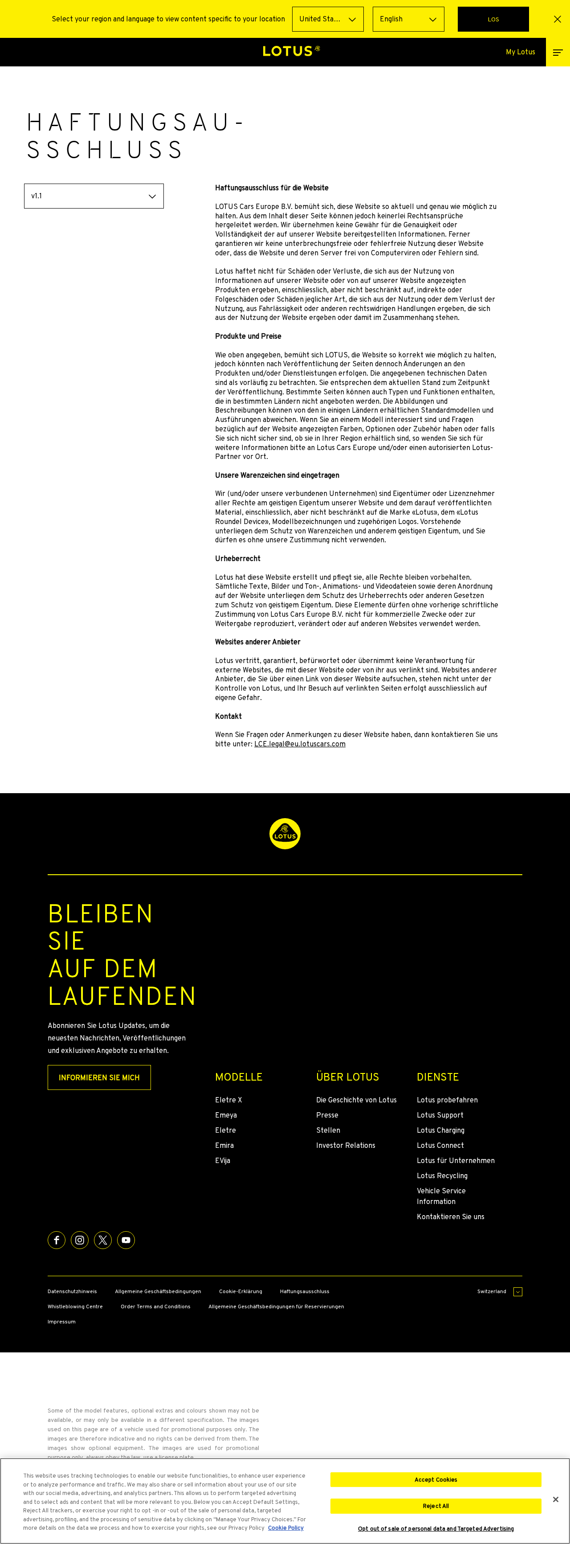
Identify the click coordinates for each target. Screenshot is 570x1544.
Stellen (328, 1130)
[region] (285, 1501)
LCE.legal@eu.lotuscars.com (300, 744)
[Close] (556, 1499)
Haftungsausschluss (305, 1291)
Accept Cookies (436, 1479)
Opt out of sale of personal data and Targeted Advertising (436, 1528)
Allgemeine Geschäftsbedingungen (158, 1291)
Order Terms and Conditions (156, 1306)
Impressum (62, 1322)
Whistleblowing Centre (75, 1306)
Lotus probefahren (447, 1100)
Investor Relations (345, 1145)
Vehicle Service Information (441, 1196)
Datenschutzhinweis (72, 1291)
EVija (222, 1160)
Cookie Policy (286, 1528)
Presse (327, 1115)
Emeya (226, 1115)
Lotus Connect (440, 1145)
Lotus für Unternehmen (456, 1160)
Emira (224, 1145)
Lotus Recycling (442, 1176)
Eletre (225, 1130)
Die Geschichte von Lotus (356, 1100)
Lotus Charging (440, 1130)
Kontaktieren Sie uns (450, 1217)
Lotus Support (440, 1115)
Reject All (436, 1506)
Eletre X (228, 1100)
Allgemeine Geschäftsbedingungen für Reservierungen (276, 1306)
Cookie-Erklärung (240, 1291)
